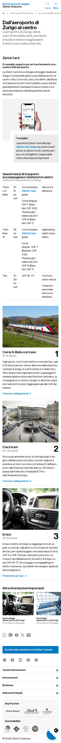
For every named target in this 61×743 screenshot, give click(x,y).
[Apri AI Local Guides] (52, 734)
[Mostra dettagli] (56, 730)
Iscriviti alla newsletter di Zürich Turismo (29, 650)
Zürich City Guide (26, 147)
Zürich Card (29, 191)
